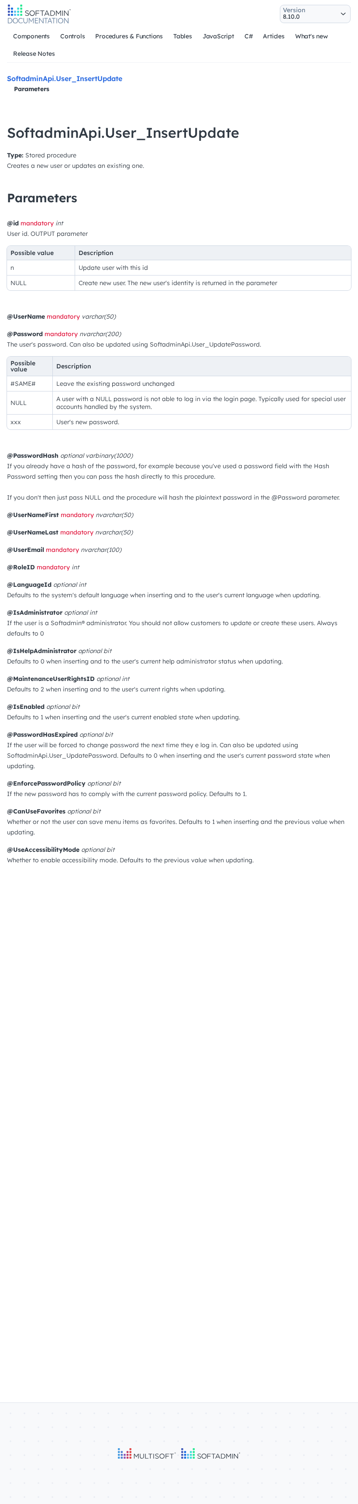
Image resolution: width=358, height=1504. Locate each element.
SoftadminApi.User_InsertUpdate (64, 78)
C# (248, 36)
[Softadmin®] (39, 22)
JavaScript (218, 36)
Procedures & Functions (129, 36)
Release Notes (34, 54)
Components (31, 36)
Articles (273, 36)
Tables (182, 36)
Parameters (31, 89)
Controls (72, 36)
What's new (311, 36)
